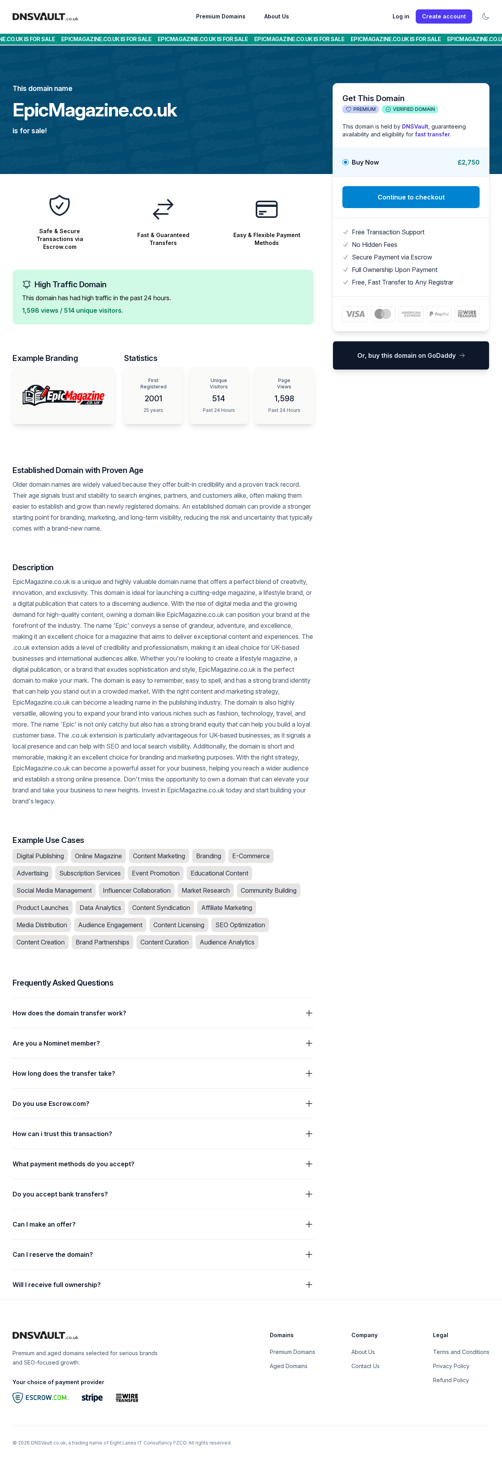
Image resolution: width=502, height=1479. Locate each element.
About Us (276, 16)
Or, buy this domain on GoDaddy (406, 355)
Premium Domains (221, 16)
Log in (401, 16)
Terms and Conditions (461, 1351)
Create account (444, 16)
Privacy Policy (451, 1366)
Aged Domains (288, 1366)
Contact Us (365, 1366)
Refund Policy (451, 1380)
